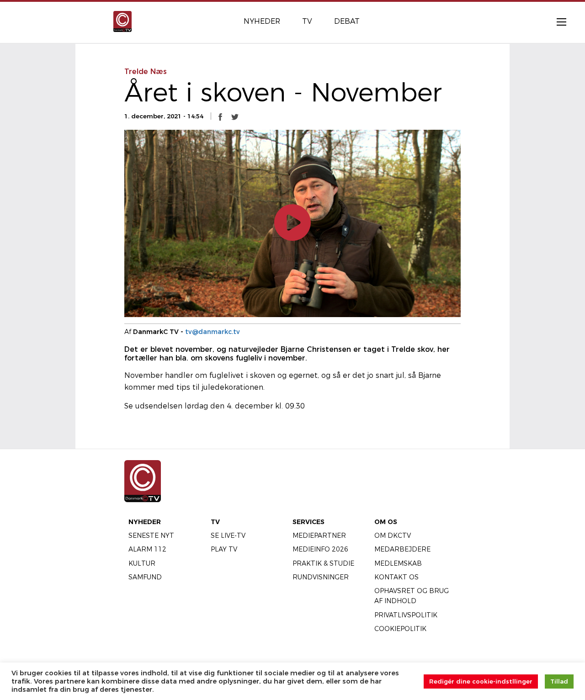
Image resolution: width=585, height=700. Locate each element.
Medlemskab (398, 563)
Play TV (224, 549)
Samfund (145, 577)
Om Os (385, 522)
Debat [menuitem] (347, 21)
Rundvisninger (320, 577)
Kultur (141, 563)
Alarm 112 (147, 549)
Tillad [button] (559, 681)
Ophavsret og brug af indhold (411, 596)
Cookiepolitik (400, 629)
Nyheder (144, 522)
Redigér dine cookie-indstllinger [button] (480, 681)
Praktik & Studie (323, 563)
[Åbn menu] (557, 21)
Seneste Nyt (151, 535)
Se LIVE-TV (228, 535)
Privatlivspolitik (405, 615)
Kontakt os (396, 577)
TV (215, 522)
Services (308, 522)
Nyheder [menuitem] (262, 21)
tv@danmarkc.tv (212, 332)
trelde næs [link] (145, 71)
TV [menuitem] (307, 21)
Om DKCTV (392, 535)
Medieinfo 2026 (320, 549)
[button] (220, 116)
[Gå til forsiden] (122, 20)
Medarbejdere (402, 549)
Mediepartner (319, 535)
